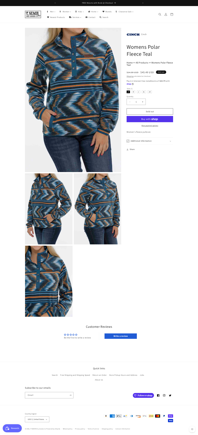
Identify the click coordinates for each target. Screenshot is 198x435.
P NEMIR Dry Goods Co (38, 429)
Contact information (122, 429)
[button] (160, 14)
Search (55, 375)
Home (130, 62)
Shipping (130, 76)
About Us (99, 380)
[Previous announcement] (55, 3)
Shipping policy (107, 429)
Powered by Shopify (53, 429)
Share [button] (132, 149)
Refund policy (67, 429)
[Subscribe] (70, 395)
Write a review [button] (121, 336)
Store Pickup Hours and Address (123, 375)
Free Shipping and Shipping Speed (75, 375)
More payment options (150, 126)
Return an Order (100, 375)
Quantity (130, 96)
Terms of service (93, 429)
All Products (142, 62)
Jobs (142, 375)
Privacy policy (80, 429)
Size (129, 88)
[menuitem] (51, 11)
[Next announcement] (143, 3)
